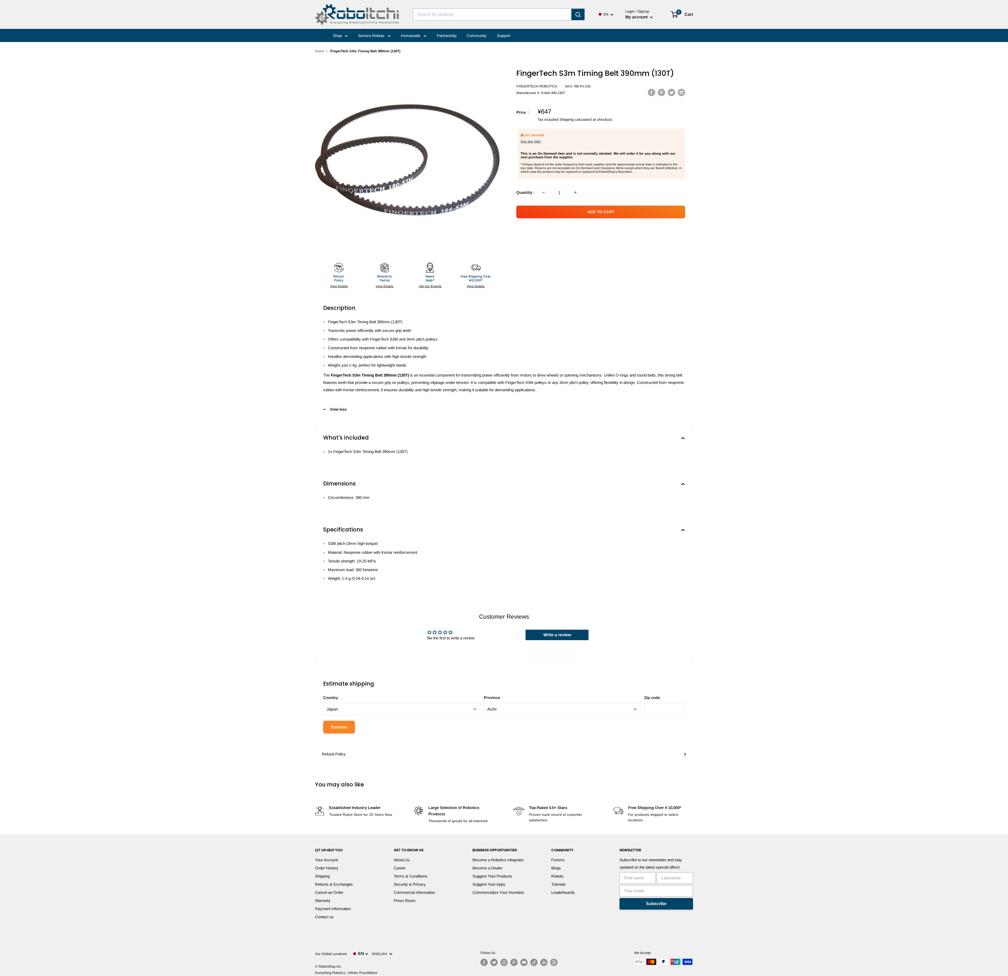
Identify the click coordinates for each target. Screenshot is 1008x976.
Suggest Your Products (492, 876)
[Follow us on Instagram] (504, 962)
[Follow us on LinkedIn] (544, 962)
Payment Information (333, 908)
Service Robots (372, 35)
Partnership (446, 35)
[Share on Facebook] (651, 92)
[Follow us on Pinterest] (514, 962)
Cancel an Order (329, 892)
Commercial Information (414, 892)
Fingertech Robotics (536, 86)
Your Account (326, 860)
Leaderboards (563, 892)
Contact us (324, 917)
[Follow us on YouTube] (524, 962)
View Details (339, 286)
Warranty (322, 900)
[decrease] (543, 192)
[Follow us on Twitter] (494, 962)
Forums (558, 860)
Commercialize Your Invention (498, 892)
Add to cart (601, 212)
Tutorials (558, 884)
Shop (338, 35)
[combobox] (492, 14)
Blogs (556, 868)
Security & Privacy (410, 884)
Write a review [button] (557, 635)
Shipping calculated (575, 119)
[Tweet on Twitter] (671, 92)
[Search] (578, 14)
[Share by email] (681, 92)
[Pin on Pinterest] (661, 92)
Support (503, 35)
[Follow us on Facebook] (484, 962)
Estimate (339, 727)
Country (330, 697)
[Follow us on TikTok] (534, 962)
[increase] (575, 192)
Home (319, 51)
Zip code (652, 697)
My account (637, 17)
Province (492, 697)
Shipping (322, 876)
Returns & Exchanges (334, 884)
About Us (402, 860)
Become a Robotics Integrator (498, 860)
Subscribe (656, 903)
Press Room (405, 900)
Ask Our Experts (430, 286)
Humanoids (411, 35)
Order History (326, 868)
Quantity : (525, 192)
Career (400, 868)
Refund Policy (334, 754)
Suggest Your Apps (488, 884)
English (380, 954)
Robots (557, 876)
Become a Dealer (487, 868)
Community (477, 35)
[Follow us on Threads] (554, 962)
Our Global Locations (331, 954)
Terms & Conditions (410, 876)
